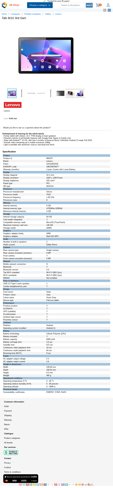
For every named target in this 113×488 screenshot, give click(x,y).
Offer (6, 429)
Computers (15, 14)
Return (7, 424)
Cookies (7, 467)
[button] (87, 25)
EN (109, 10)
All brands (8, 443)
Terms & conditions (12, 472)
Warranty (8, 420)
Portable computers (32, 14)
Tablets (48, 14)
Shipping (7, 415)
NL (105, 10)
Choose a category (38, 5)
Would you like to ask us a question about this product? (27, 128)
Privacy (7, 463)
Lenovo (58, 14)
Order (6, 406)
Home (4, 14)
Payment (8, 411)
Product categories (12, 438)
